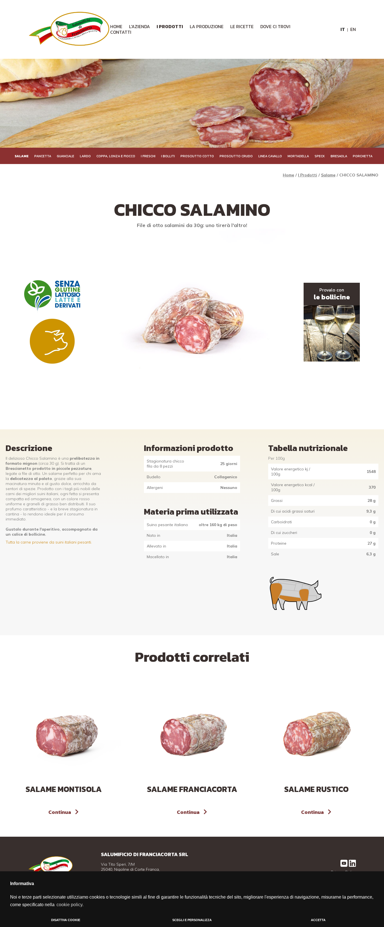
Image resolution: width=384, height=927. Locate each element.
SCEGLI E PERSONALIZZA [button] (192, 920)
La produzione (206, 26)
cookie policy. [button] (70, 904)
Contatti (120, 32)
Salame (328, 175)
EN (353, 29)
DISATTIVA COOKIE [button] (65, 920)
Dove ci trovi (275, 26)
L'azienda (139, 26)
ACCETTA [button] (318, 920)
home (116, 26)
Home (288, 175)
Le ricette (242, 26)
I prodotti (170, 26)
